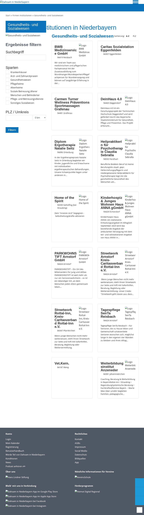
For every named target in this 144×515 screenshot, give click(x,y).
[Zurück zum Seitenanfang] (139, 510)
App (77, 462)
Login (8, 439)
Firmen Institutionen (22, 15)
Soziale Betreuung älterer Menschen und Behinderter (25, 93)
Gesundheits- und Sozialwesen (48, 15)
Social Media (81, 450)
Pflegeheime (17, 83)
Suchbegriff (15, 52)
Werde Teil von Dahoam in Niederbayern (25, 454)
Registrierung (12, 446)
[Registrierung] (139, 482)
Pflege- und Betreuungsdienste (27, 98)
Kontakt (78, 439)
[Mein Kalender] (139, 500)
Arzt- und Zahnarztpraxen (24, 76)
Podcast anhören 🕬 (15, 466)
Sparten (12, 67)
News (8, 462)
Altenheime (17, 87)
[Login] (139, 491)
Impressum (80, 446)
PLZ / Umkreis (17, 112)
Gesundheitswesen (21, 79)
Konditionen (11, 458)
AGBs (77, 443)
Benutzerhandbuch (15, 450)
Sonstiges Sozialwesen (22, 102)
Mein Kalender (13, 443)
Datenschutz (81, 454)
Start (8, 15)
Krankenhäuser (19, 72)
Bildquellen (80, 458)
